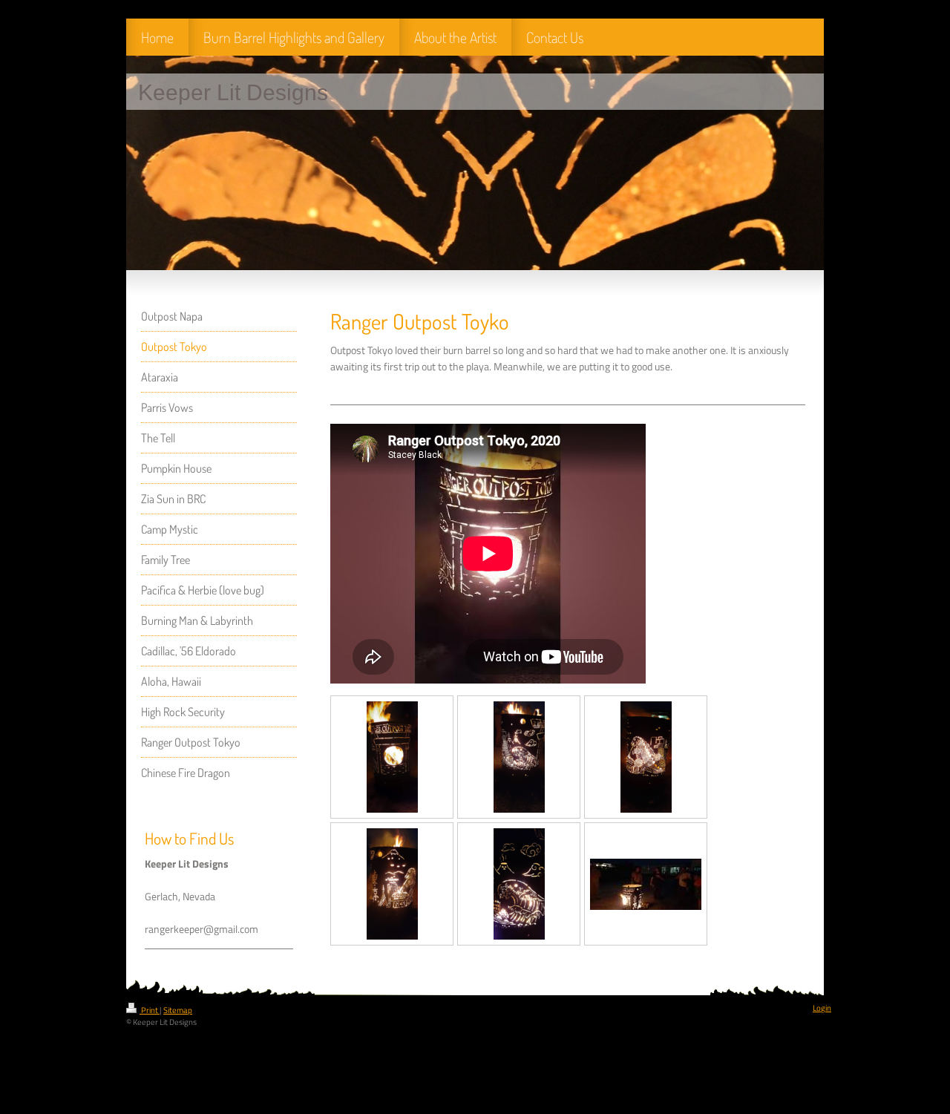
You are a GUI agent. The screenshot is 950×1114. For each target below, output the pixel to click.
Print (150, 1010)
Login (822, 1008)
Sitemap (177, 1010)
